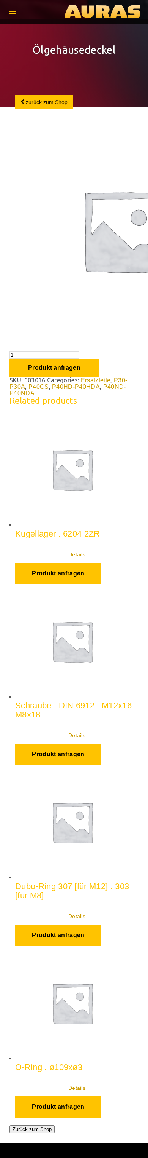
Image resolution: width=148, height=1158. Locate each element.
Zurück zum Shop (32, 1129)
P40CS (38, 386)
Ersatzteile (96, 380)
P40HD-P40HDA (76, 386)
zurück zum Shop (46, 102)
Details (76, 554)
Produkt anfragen (54, 367)
